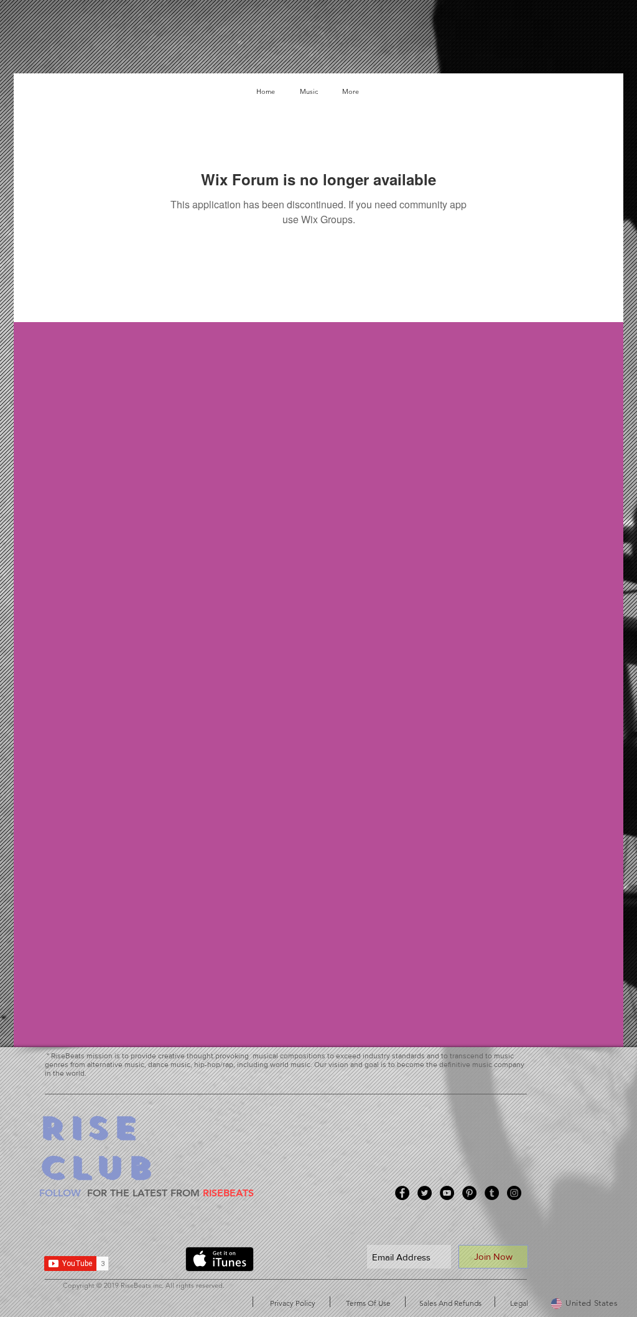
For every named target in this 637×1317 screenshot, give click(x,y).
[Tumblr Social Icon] (492, 1193)
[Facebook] (402, 1193)
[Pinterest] (469, 1193)
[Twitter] (424, 1193)
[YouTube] (447, 1193)
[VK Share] (152, 1262)
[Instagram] (514, 1193)
